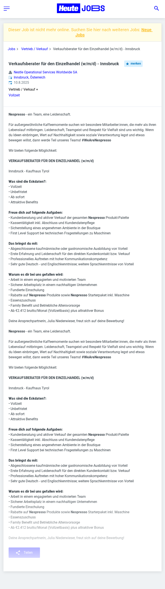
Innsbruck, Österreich (29, 77)
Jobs (11, 49)
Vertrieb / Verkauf (34, 49)
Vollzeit (14, 95)
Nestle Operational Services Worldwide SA (45, 72)
